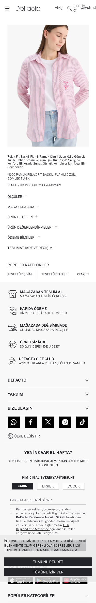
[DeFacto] (28, 8)
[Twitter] (48, 422)
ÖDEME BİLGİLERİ (21, 237)
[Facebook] (31, 422)
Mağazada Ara (20, 207)
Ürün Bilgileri (20, 217)
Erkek (48, 486)
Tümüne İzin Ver (48, 572)
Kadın (22, 486)
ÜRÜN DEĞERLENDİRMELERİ (29, 227)
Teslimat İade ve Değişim (29, 248)
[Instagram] (65, 422)
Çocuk (73, 486)
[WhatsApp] (14, 422)
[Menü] (7, 8)
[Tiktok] (82, 422)
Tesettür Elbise (54, 274)
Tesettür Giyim (19, 274)
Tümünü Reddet (48, 562)
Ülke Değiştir (27, 436)
